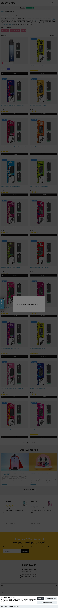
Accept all (40, 598)
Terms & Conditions (14, 606)
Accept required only (51, 598)
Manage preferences (47, 602)
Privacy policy (4, 606)
